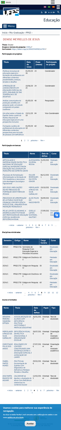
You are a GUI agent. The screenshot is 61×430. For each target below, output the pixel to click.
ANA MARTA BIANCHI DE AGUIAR (7, 378)
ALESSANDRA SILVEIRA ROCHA (34, 162)
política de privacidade (16, 417)
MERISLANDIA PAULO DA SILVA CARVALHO (34, 190)
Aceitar (30, 423)
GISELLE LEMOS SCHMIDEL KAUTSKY (33, 214)
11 (53, 292)
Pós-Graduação (16, 32)
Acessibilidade (42, 12)
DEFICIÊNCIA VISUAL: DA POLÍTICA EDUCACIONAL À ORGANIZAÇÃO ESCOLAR (22, 335)
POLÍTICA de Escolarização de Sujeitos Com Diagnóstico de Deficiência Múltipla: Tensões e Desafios (22, 366)
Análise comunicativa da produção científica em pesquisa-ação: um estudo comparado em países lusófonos (12, 104)
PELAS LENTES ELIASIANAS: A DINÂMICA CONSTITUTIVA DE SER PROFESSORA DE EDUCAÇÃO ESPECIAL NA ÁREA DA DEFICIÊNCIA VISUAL (15, 215)
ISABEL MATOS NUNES (5, 363)
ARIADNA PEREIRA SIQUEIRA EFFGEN (6, 320)
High (45, 12)
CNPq (29, 47)
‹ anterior (19, 225)
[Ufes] (11, 10)
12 (57, 292)
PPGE (28, 32)
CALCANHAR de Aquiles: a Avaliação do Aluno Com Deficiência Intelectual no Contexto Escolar (22, 380)
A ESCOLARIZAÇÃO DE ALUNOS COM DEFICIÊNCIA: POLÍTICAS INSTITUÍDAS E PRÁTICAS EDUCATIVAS (22, 322)
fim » (42, 140)
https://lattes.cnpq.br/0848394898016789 (29, 49)
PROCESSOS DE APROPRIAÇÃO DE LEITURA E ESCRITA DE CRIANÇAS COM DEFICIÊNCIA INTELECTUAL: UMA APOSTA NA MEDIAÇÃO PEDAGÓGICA (15, 202)
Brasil (8, 2)
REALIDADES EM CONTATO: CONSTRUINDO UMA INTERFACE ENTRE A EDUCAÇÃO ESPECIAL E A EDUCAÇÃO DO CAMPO (23, 350)
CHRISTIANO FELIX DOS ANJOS (8, 346)
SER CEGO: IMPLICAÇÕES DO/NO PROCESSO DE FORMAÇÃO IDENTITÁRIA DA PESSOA (13, 190)
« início (11, 225)
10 (49, 292)
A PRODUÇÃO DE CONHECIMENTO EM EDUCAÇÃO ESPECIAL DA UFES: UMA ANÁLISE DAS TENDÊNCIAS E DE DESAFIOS (12, 91)
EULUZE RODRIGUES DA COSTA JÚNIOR (33, 178)
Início (5, 32)
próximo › (34, 140)
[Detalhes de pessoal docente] (49, 7)
